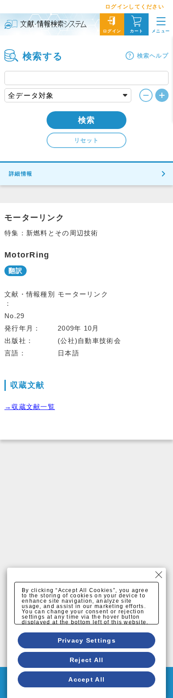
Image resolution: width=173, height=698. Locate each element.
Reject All (87, 659)
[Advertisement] (86, 530)
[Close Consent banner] (159, 575)
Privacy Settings (87, 640)
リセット (86, 140)
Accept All (86, 679)
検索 (86, 120)
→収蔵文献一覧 (29, 406)
